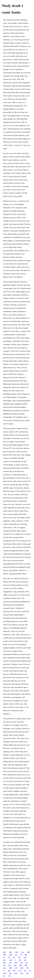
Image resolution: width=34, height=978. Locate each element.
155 (25, 970)
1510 (21, 968)
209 (10, 973)
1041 (4, 962)
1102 (21, 973)
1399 (28, 952)
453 (20, 960)
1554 (16, 952)
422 (10, 962)
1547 (24, 957)
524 (27, 973)
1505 (15, 965)
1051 (15, 962)
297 (16, 968)
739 (9, 976)
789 (21, 962)
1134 (19, 970)
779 (9, 957)
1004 (10, 968)
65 (21, 954)
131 (16, 954)
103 (27, 962)
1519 (4, 968)
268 (21, 965)
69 (30, 970)
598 (14, 970)
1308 (4, 954)
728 (27, 968)
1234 (4, 973)
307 (19, 957)
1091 (10, 952)
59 (4, 957)
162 (25, 960)
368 (9, 970)
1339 (15, 973)
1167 (4, 960)
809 (26, 965)
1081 (4, 952)
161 (4, 965)
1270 (10, 960)
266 (9, 965)
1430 (10, 954)
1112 (22, 952)
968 (26, 954)
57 (4, 970)
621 (4, 976)
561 (14, 957)
